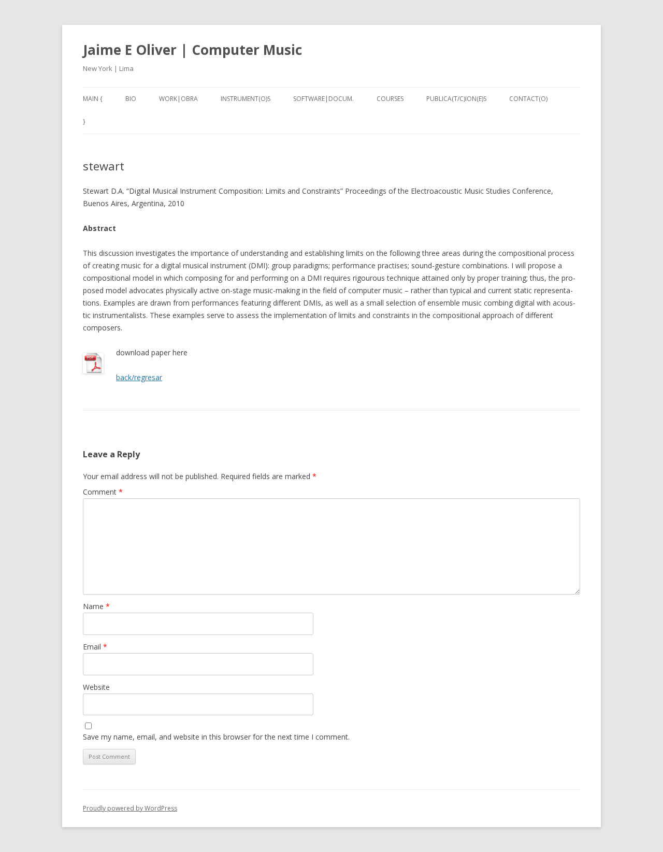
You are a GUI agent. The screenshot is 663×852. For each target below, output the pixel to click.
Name (96, 606)
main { (93, 98)
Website (96, 687)
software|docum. (323, 98)
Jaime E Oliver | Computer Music (192, 49)
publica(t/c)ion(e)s (456, 98)
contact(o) (528, 98)
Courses (390, 98)
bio (130, 98)
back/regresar (139, 377)
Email (95, 647)
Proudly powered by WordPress (130, 808)
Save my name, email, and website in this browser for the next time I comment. (216, 737)
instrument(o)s (245, 98)
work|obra (178, 98)
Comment (103, 492)
